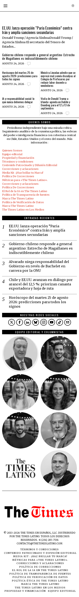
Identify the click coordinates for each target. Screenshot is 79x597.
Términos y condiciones (17, 161)
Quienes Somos (12, 150)
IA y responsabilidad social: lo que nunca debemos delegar (18, 100)
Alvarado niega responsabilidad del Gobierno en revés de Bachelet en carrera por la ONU (39, 266)
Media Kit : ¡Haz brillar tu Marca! (22, 172)
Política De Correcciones (18, 176)
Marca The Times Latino (18, 198)
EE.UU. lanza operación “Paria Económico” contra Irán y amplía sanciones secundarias (37, 30)
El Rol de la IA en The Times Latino (24, 191)
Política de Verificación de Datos (23, 202)
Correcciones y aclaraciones (20, 168)
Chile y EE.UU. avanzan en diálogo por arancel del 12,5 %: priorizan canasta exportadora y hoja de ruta (41, 284)
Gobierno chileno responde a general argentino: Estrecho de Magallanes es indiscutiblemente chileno (38, 56)
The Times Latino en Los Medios (23, 209)
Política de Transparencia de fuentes (26, 194)
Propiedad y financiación (18, 157)
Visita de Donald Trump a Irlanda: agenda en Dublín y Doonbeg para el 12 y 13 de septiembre (55, 103)
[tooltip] (11, 322)
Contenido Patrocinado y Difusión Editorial (29, 165)
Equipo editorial (12, 154)
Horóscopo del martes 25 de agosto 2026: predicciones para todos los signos (19, 76)
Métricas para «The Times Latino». (25, 180)
